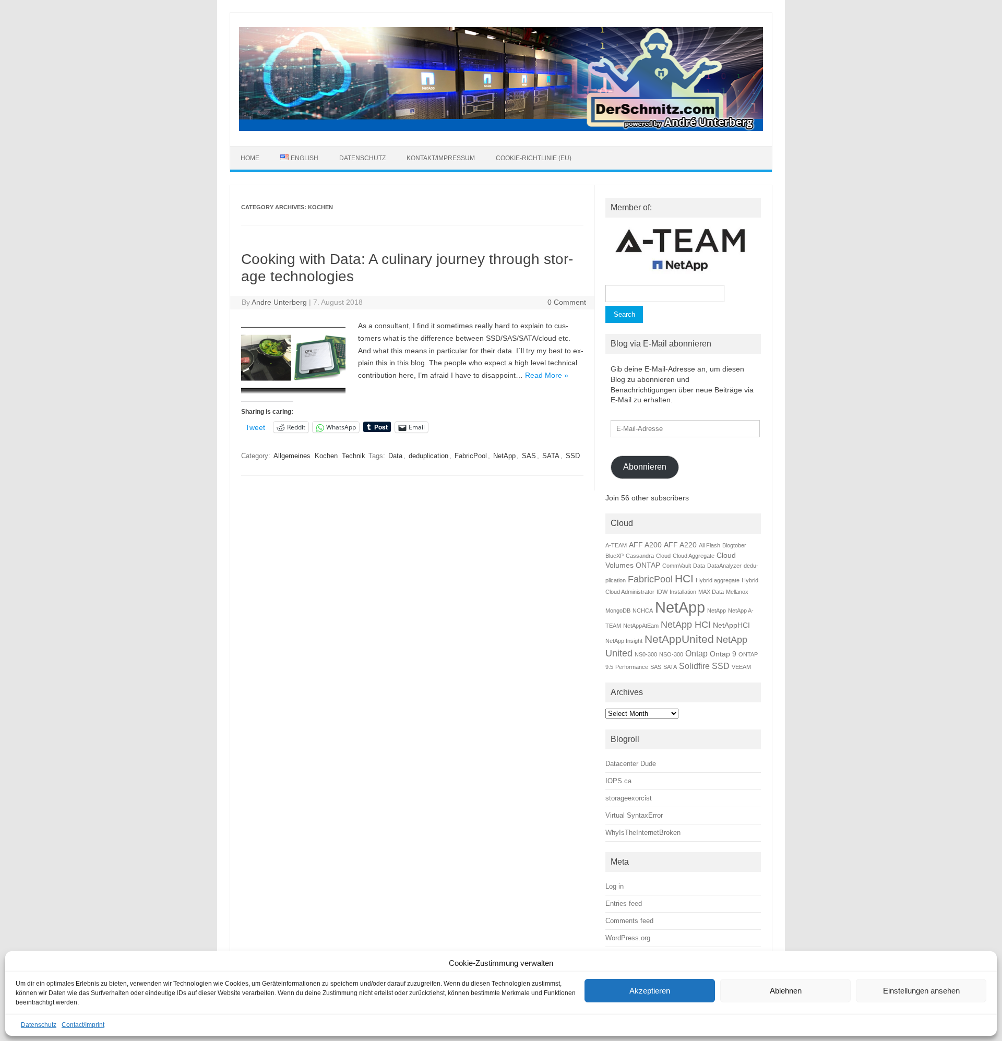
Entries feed (623, 903)
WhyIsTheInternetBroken (643, 832)
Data (395, 456)
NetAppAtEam (641, 626)
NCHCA (643, 610)
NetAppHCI (731, 625)
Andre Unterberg (279, 302)
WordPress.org (627, 938)
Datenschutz (38, 1025)
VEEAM (741, 667)
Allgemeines (292, 456)
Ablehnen (786, 990)
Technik (353, 456)
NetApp (504, 456)
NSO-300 (671, 654)
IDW (662, 592)
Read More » (546, 375)
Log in (614, 886)
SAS (529, 456)
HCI (684, 578)
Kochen (326, 456)
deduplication (428, 456)
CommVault (676, 566)
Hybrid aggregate (717, 580)
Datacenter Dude (630, 764)
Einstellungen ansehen (921, 990)
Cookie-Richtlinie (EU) (533, 158)
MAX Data (711, 592)
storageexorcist (628, 798)
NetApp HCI (686, 624)
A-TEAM (616, 545)
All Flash (709, 545)
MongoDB (617, 610)
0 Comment (566, 302)
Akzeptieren (649, 990)
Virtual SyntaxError (634, 815)
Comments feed (629, 921)
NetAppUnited (679, 639)
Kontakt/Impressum (441, 158)
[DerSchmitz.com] (501, 128)
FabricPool (471, 456)
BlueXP (614, 556)
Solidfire (694, 666)
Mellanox (737, 592)
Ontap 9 (723, 654)
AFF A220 (680, 545)
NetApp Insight (623, 641)
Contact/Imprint (83, 1025)
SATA (550, 456)
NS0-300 (646, 654)
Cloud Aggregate (693, 556)
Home (250, 158)
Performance (631, 667)
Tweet (255, 427)
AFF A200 (645, 545)
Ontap (696, 653)
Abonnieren (644, 466)
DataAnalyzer (724, 566)
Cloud (663, 556)
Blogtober (734, 545)
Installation (683, 592)
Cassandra (640, 556)
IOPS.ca (618, 781)
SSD (573, 456)
